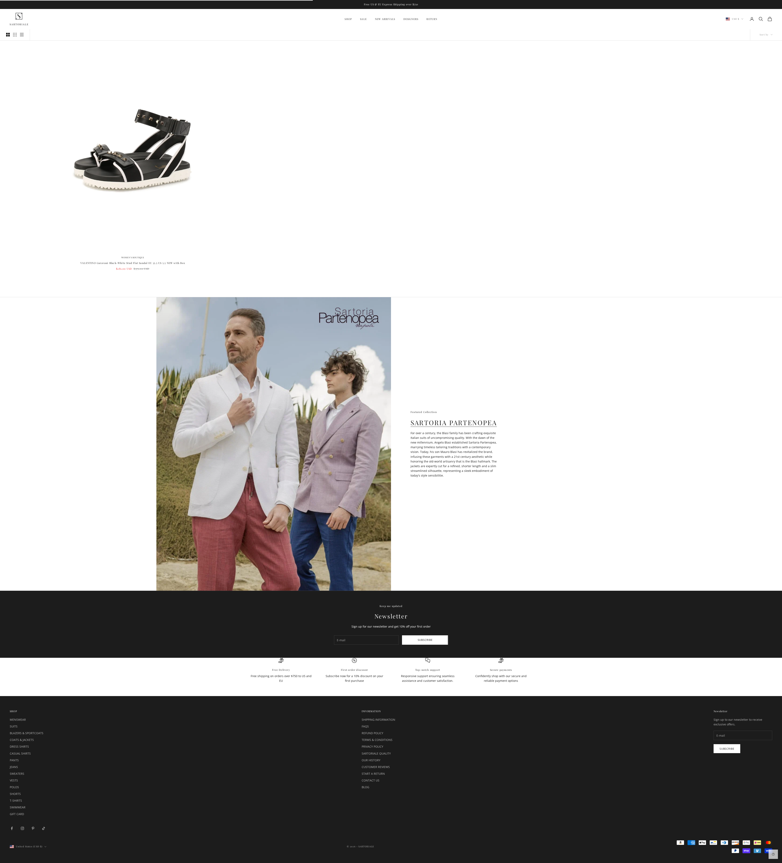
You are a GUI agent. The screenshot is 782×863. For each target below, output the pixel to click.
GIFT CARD (17, 814)
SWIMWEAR (17, 807)
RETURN (431, 19)
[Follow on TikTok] (44, 828)
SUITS (14, 726)
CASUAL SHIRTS (20, 753)
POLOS (14, 787)
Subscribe (425, 640)
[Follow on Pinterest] (33, 828)
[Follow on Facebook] (12, 828)
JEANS (14, 767)
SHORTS (15, 794)
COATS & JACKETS (22, 740)
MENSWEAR (18, 720)
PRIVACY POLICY (372, 746)
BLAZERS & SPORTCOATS (26, 733)
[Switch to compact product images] (22, 34)
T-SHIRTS (16, 800)
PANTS (14, 760)
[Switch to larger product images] (8, 34)
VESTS (14, 780)
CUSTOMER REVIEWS (376, 767)
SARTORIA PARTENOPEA (454, 422)
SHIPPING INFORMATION (378, 720)
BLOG (365, 787)
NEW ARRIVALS (385, 19)
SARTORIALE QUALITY (376, 753)
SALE (363, 19)
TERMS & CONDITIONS (377, 740)
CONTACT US (370, 780)
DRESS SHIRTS (19, 746)
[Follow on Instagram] (22, 828)
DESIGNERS (410, 19)
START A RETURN (373, 774)
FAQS (365, 726)
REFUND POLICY (372, 733)
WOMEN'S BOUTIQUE (132, 257)
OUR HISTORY (371, 760)
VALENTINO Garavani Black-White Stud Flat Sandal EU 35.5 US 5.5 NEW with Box (132, 263)
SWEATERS (17, 774)
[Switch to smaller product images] (15, 34)
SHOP (348, 19)
